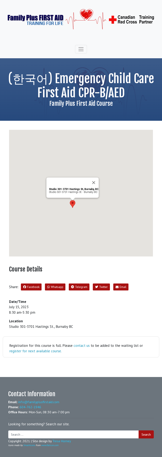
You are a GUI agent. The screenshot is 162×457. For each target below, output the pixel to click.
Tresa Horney (61, 441)
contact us (82, 345)
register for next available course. (35, 351)
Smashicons (29, 445)
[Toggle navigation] (81, 49)
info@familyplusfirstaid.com (38, 402)
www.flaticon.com (49, 445)
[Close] (94, 183)
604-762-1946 (30, 407)
